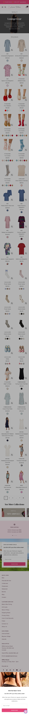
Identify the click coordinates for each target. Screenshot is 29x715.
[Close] (26, 674)
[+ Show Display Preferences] (26, 712)
